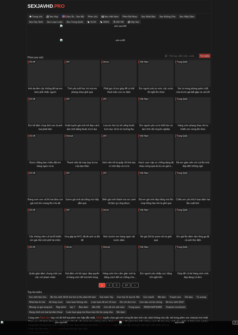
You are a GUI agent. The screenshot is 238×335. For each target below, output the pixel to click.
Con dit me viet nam (114, 307)
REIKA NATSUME (153, 307)
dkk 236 (96, 307)
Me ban (162, 297)
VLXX (93, 22)
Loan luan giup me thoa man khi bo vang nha (89, 312)
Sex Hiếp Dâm (187, 16)
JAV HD (120, 22)
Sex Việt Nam (112, 16)
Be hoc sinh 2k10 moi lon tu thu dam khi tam (73, 297)
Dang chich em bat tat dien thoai (45, 312)
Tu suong (201, 297)
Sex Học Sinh (36, 22)
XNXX (106, 22)
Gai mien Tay (106, 297)
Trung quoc (134, 307)
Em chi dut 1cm (128, 302)
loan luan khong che (77, 302)
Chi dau (189, 297)
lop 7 (72, 307)
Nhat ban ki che (37, 302)
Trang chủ (37, 16)
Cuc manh (148, 297)
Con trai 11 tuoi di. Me (128, 297)
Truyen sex (175, 297)
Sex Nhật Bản (148, 16)
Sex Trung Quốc (75, 22)
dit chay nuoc (56, 302)
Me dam (121, 312)
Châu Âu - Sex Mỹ (74, 16)
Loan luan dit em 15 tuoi (103, 302)
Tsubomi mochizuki (175, 307)
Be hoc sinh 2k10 (175, 302)
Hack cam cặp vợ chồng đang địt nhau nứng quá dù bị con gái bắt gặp (156, 166)
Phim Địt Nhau (130, 16)
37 (126, 285)
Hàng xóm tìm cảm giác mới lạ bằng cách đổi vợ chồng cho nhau (119, 277)
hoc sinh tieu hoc (37, 297)
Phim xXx (92, 16)
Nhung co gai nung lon (40, 307)
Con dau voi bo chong (151, 302)
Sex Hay (54, 16)
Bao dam (83, 307)
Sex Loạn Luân (54, 22)
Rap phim (61, 307)
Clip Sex (135, 22)
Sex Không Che (167, 16)
